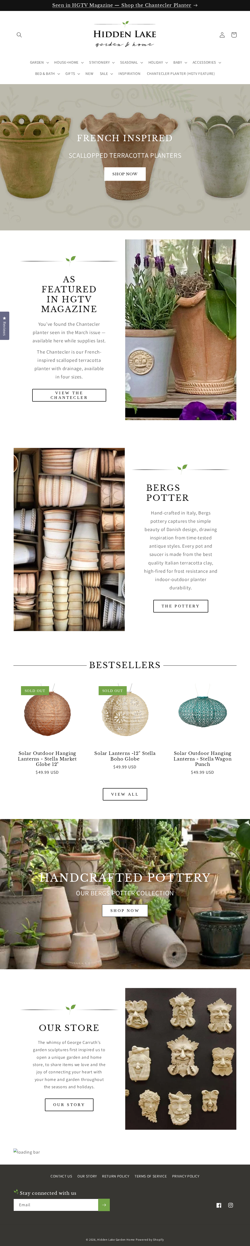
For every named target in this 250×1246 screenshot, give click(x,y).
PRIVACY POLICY (185, 1176)
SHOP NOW (125, 910)
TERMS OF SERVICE (151, 1176)
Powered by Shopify (150, 1239)
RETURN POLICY (115, 1176)
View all (125, 794)
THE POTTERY (181, 606)
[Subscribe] (104, 1205)
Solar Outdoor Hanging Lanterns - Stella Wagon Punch (202, 759)
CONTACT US (61, 1176)
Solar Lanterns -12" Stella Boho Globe (125, 756)
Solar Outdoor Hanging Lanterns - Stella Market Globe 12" (47, 759)
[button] (19, 35)
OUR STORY (69, 1104)
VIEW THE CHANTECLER (69, 395)
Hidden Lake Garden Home (116, 1239)
